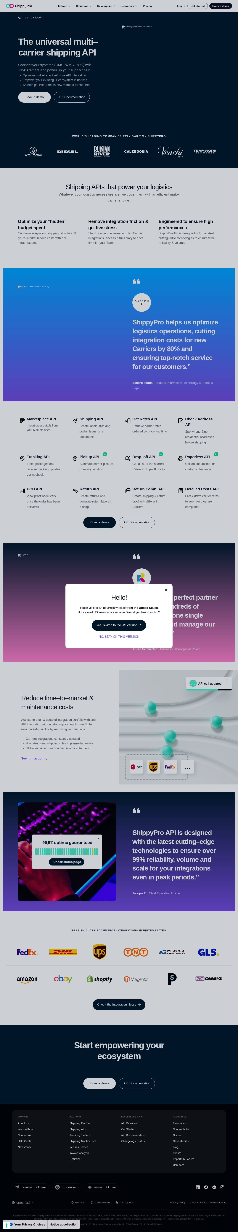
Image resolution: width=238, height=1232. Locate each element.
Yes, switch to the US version (116, 625)
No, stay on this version (119, 636)
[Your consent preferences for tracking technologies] (6, 1225)
